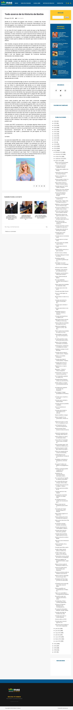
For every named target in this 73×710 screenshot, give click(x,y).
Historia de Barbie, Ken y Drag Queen (61, 544)
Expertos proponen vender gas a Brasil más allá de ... (62, 448)
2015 (55, 144)
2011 (55, 643)
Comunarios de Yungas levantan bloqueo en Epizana (60, 510)
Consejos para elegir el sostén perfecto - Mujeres (61, 360)
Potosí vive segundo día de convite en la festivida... (61, 452)
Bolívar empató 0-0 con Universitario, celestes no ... (61, 418)
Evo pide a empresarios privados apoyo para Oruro (62, 218)
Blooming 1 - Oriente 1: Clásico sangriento (60, 370)
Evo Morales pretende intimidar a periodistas (60, 524)
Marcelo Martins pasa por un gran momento (62, 250)
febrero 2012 (58, 639)
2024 (55, 125)
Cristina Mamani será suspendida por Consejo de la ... (62, 456)
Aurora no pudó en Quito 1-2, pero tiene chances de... (62, 180)
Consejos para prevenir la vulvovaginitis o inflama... (61, 527)
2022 (55, 129)
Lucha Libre (37, 3)
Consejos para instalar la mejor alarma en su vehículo (61, 412)
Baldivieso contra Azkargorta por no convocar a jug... (62, 205)
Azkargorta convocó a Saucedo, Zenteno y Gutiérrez (60, 313)
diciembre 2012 (59, 152)
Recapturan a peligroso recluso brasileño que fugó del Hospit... (11, 217)
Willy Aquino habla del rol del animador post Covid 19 (40, 217)
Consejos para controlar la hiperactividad (61, 401)
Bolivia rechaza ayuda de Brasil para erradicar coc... (62, 565)
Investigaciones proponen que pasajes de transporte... (61, 389)
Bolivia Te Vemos (17, 708)
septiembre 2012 (59, 158)
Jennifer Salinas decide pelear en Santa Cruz (60, 550)
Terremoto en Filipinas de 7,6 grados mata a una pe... (62, 208)
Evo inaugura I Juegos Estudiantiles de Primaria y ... (62, 393)
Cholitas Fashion (26, 3)
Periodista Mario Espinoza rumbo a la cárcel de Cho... (62, 380)
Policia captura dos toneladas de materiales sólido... (62, 285)
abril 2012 (57, 634)
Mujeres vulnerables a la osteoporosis (61, 176)
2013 (55, 148)
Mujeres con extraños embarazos (60, 356)
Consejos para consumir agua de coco (61, 622)
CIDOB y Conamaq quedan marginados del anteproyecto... (61, 470)
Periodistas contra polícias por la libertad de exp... (61, 270)
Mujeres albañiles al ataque (61, 415)
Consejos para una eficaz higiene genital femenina (61, 534)
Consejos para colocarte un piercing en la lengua (61, 230)
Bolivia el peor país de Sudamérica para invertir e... (61, 505)
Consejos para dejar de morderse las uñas (60, 613)
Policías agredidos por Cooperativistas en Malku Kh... (61, 589)
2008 (55, 650)
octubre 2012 (58, 156)
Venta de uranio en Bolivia (61, 267)
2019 (55, 135)
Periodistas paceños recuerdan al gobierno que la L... (61, 259)
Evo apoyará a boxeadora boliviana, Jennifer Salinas (61, 609)
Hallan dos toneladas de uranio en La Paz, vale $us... (61, 327)
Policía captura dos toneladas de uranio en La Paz (62, 331)
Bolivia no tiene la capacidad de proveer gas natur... (61, 576)
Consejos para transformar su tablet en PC (61, 317)
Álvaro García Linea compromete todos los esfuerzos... (61, 222)
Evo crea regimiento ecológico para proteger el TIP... (61, 281)
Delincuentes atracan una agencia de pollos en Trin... (62, 215)
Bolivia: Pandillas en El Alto (63, 44)
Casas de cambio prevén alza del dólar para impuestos (61, 569)
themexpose (65, 708)
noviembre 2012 (59, 154)
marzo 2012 (58, 636)
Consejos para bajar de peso (62, 291)
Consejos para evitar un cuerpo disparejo (60, 616)
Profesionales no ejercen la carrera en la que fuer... (61, 373)
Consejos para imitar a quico (61, 547)
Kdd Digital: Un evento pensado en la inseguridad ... (61, 264)
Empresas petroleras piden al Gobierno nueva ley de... (62, 573)
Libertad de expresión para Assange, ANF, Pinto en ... (61, 434)
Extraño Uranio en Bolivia (61, 252)
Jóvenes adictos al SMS (61, 619)
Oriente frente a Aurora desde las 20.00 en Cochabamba (62, 557)
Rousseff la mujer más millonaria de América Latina (60, 597)
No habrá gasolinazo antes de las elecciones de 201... (62, 339)
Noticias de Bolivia (48, 3)
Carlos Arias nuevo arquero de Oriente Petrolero (61, 173)
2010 (55, 645)
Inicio (16, 3)
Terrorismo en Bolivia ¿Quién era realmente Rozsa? (63, 72)
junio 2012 (57, 630)
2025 (55, 123)
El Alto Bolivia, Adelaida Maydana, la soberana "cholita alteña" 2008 (60, 35)
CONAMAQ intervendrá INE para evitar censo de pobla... (61, 585)
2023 (55, 127)
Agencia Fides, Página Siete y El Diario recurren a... (61, 201)
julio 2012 (57, 628)
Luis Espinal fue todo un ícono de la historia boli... (61, 426)
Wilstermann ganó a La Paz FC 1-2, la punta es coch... (62, 422)
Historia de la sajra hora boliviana (62, 53)
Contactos (60, 3)
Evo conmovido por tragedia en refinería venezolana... (61, 478)
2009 (55, 647)
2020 (55, 133)
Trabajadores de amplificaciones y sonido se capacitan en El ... (26, 217)
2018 (55, 138)
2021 (55, 131)
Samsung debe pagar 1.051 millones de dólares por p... (62, 445)
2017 (55, 140)
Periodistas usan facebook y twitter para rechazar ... (61, 273)
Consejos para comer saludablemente (60, 233)
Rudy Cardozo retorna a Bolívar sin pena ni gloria (61, 183)
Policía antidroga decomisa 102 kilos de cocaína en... (61, 517)
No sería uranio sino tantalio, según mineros (61, 243)
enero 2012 (58, 641)
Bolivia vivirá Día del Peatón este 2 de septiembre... (61, 163)
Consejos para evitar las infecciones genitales (60, 531)
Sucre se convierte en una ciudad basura (61, 198)
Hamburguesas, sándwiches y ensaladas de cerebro (62, 346)
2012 (55, 150)
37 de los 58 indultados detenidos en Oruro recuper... (60, 194)
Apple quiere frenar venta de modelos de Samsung (61, 320)
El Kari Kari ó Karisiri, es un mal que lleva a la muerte (63, 63)
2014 (55, 146)
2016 (55, 142)
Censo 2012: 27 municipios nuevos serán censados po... (61, 441)
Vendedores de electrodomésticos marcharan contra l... (60, 475)
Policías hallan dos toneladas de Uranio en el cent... (62, 323)
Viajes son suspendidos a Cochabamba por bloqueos (62, 593)
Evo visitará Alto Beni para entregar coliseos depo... (61, 482)
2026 (55, 121)
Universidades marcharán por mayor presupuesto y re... (61, 335)
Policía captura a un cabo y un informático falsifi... (61, 437)
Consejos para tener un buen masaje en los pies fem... (62, 226)
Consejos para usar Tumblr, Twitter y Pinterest (61, 186)
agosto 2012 (58, 160)
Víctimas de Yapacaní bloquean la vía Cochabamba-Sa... (60, 606)
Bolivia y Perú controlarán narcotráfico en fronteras (61, 343)
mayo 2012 (58, 632)
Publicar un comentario (10, 231)
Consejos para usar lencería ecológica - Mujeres (61, 485)
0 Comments (20, 18)
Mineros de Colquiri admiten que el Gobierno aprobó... (61, 211)
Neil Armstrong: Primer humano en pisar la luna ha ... (62, 430)
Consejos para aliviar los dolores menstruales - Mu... (61, 301)
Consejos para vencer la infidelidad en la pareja (61, 363)
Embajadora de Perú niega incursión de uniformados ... (61, 580)
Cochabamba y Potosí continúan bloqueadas (60, 601)
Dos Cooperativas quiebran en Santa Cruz (61, 377)
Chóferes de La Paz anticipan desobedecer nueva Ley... (62, 190)
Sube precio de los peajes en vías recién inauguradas (62, 625)
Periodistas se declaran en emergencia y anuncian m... (61, 461)
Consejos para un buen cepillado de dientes (60, 166)
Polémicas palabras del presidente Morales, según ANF (62, 561)
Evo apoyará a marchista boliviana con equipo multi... (61, 496)
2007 (55, 652)
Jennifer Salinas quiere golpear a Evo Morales (61, 553)
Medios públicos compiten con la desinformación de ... (61, 384)
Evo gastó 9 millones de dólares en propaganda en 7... (61, 465)
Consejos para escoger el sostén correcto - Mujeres (61, 353)
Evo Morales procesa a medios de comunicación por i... (61, 501)
